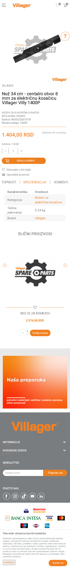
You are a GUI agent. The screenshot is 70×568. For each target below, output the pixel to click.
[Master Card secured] (39, 510)
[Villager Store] (22, 5)
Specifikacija (34, 182)
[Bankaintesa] (23, 518)
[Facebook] (6, 496)
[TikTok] (23, 496)
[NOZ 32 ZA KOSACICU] (35, 273)
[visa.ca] (26, 510)
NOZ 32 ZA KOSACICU (35, 313)
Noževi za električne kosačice (20, 112)
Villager (40, 218)
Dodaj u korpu (26, 160)
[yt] (32, 496)
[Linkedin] (41, 496)
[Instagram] (15, 496)
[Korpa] (65, 9)
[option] (35, 50)
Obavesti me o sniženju (54, 132)
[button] (16, 170)
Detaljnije (9, 562)
